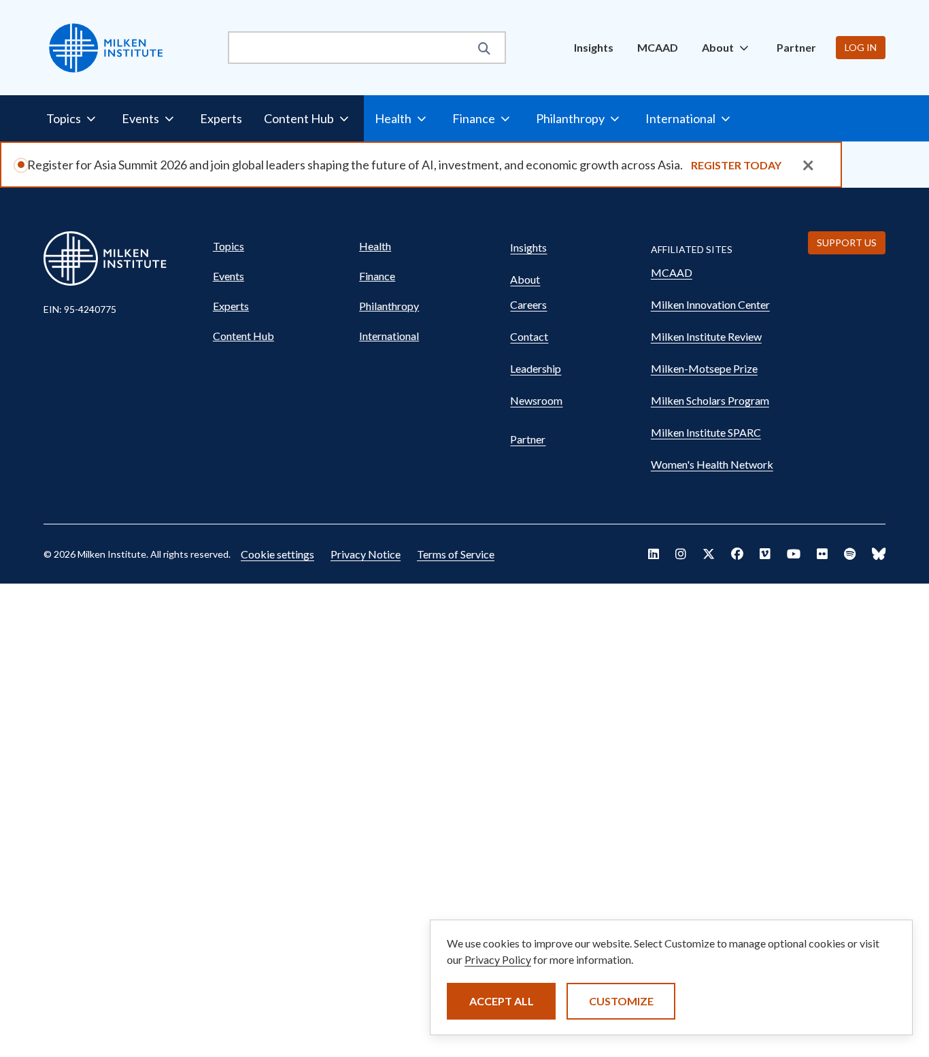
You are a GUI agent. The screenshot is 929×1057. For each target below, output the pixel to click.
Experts (221, 118)
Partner (796, 47)
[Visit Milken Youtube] (793, 553)
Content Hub (243, 335)
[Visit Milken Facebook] (737, 553)
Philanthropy (389, 305)
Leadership (535, 368)
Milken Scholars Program (710, 400)
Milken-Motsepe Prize (704, 368)
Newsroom (536, 400)
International (389, 335)
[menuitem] (593, 47)
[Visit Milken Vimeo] (765, 553)
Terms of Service (455, 554)
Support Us (847, 242)
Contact (529, 336)
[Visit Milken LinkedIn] (653, 553)
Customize (621, 1000)
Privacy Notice (366, 554)
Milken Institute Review (706, 336)
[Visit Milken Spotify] (850, 553)
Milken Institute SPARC (706, 432)
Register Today (736, 164)
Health (375, 245)
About (525, 279)
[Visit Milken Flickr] (822, 553)
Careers (528, 304)
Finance (377, 275)
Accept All (501, 1000)
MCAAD (657, 47)
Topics (228, 245)
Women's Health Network (712, 464)
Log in (861, 47)
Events (228, 275)
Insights (593, 47)
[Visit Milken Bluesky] (878, 553)
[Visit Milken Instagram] (680, 553)
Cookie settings (277, 554)
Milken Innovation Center (710, 304)
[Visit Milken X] (709, 553)
